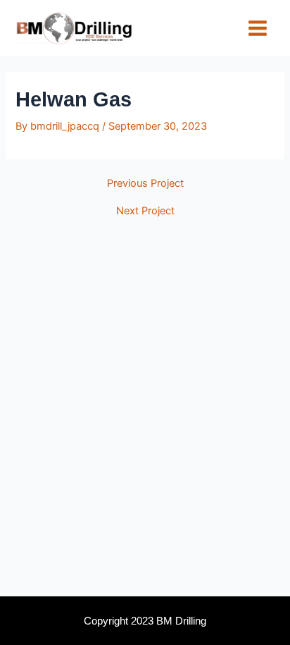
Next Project (145, 211)
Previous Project (145, 183)
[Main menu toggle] (257, 28)
